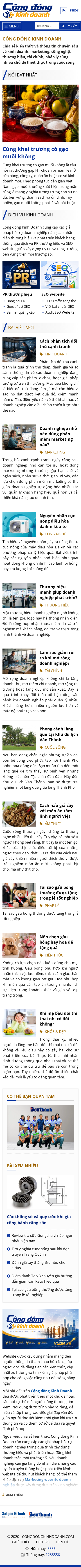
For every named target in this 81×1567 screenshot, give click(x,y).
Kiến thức (54, 955)
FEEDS (74, 10)
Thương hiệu (57, 605)
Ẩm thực (53, 823)
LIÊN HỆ (62, 1542)
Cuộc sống (55, 747)
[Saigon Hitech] (13, 1515)
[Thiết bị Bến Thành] (40, 1515)
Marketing (55, 452)
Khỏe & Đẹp (55, 1031)
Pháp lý (52, 905)
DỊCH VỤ (43, 1542)
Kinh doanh (56, 354)
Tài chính (53, 670)
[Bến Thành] (40, 1148)
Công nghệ (55, 534)
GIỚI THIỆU (21, 1542)
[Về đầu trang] (75, 627)
